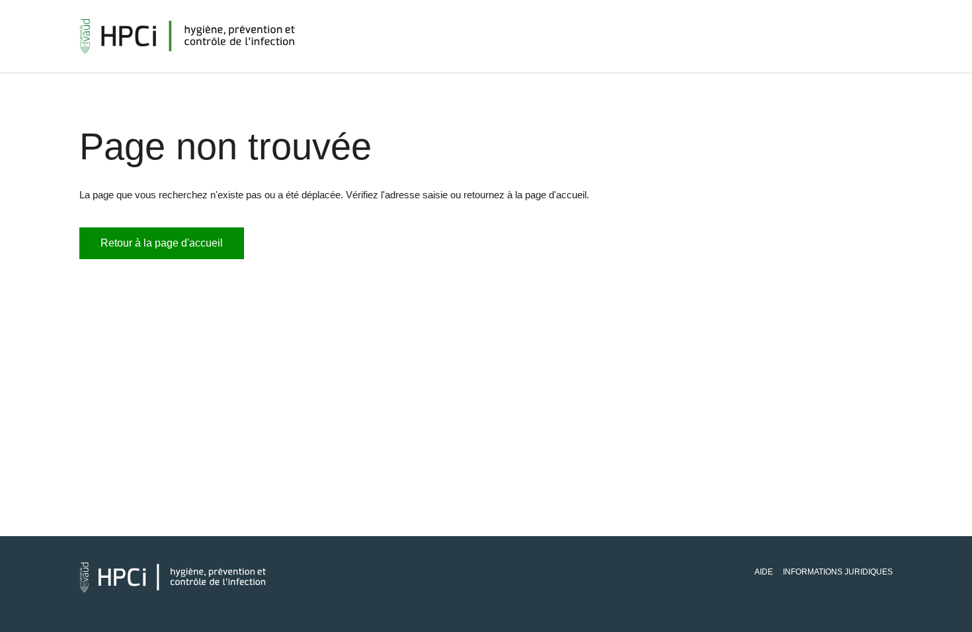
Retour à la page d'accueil (162, 243)
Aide (763, 571)
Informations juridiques (838, 571)
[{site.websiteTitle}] (187, 36)
